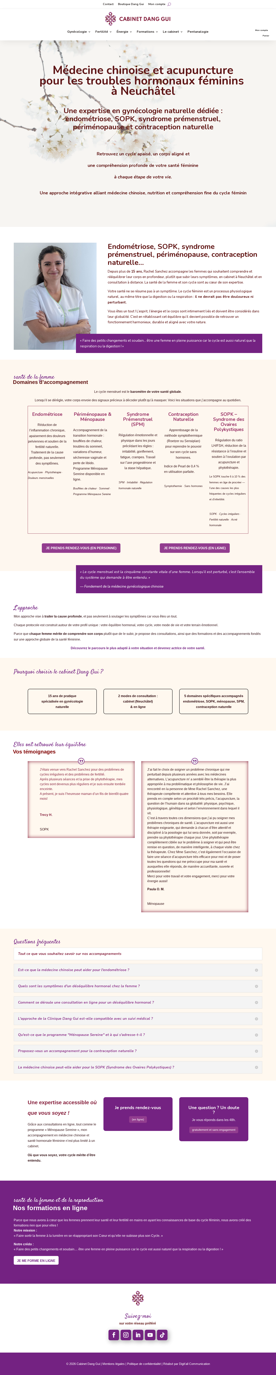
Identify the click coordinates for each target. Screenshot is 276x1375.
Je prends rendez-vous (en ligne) (195, 548)
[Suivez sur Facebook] (114, 1335)
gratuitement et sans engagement (213, 1129)
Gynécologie (77, 32)
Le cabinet (171, 32)
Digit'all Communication (194, 1364)
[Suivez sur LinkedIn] (138, 1335)
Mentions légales (113, 1364)
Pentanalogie (198, 32)
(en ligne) (138, 1119)
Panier (266, 35)
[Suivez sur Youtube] (150, 1335)
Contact (108, 4)
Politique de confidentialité (144, 1364)
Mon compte (156, 4)
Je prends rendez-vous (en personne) (81, 548)
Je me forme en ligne (36, 1260)
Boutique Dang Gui (131, 4)
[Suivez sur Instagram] (126, 1335)
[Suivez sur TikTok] (162, 1335)
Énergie (122, 32)
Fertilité (101, 32)
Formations (145, 32)
